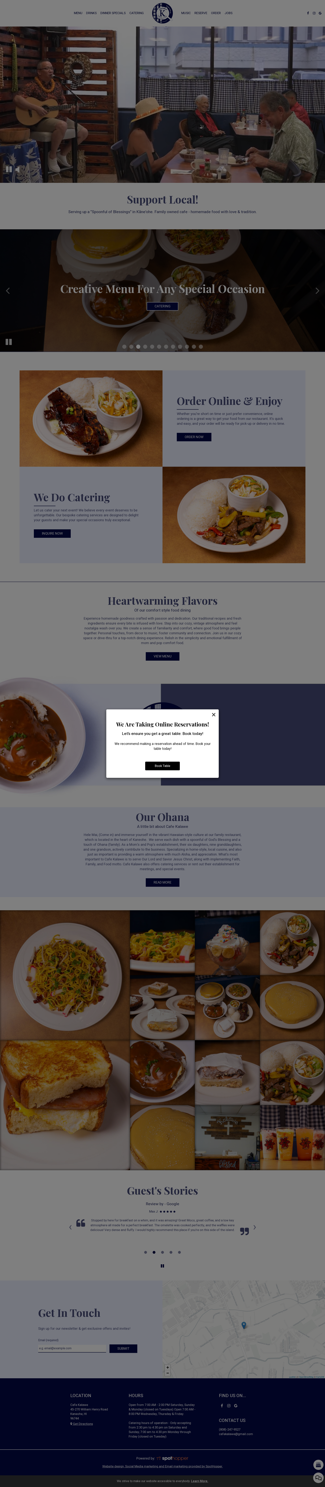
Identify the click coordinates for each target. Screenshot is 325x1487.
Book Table (162, 766)
